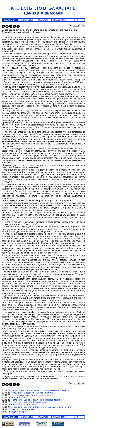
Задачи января (18, 412)
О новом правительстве (22, 409)
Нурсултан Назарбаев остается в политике (32, 393)
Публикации (10, 20)
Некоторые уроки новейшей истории (29, 402)
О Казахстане (59, 20)
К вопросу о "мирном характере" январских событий (36, 400)
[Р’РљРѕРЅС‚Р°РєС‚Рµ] (3, 26)
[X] (14, 26)
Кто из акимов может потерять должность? (32, 395)
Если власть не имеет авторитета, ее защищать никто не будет (41, 407)
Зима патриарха (19, 397)
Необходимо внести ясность (25, 405)
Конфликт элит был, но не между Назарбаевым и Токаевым (40, 390)
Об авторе (43, 20)
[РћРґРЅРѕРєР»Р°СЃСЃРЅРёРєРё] (7, 26)
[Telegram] (10, 26)
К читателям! (26, 20)
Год (70, 25)
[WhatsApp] (18, 26)
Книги (76, 20)
